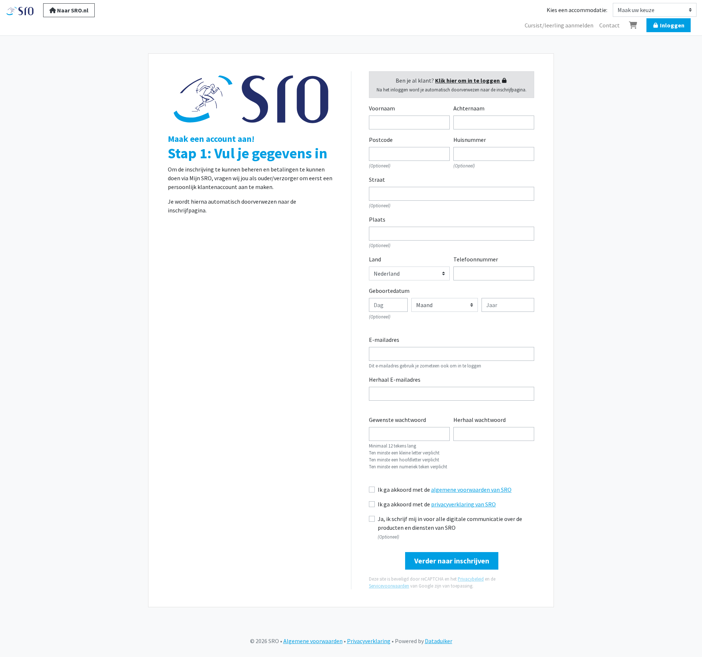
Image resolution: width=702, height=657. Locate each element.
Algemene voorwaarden (313, 641)
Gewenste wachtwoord (397, 419)
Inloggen (671, 25)
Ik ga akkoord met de (445, 489)
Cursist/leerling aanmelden (559, 25)
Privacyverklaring (368, 641)
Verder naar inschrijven (451, 560)
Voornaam (382, 108)
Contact (609, 25)
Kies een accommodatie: (577, 10)
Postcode (381, 139)
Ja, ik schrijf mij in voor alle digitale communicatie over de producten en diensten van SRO (450, 523)
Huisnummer (469, 139)
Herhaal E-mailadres (394, 379)
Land (375, 259)
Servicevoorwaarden (389, 586)
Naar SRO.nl (72, 10)
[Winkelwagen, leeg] (633, 25)
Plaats (377, 219)
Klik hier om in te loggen (468, 80)
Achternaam (468, 108)
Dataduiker (438, 641)
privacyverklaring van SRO (463, 504)
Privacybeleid (471, 579)
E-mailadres (384, 339)
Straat (377, 179)
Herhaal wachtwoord (479, 419)
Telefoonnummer (475, 259)
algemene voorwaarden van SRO (471, 489)
